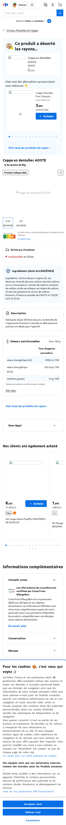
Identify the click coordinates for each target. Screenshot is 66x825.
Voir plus (11, 390)
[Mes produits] (45, 4)
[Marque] (54, 650)
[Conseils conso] (54, 579)
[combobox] (33, 12)
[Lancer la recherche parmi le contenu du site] (60, 13)
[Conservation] (54, 638)
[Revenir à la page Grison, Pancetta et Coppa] (4, 30)
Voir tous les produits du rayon (28, 147)
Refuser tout (33, 812)
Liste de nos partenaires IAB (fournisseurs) (28, 791)
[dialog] (33, 742)
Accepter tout (33, 804)
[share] (60, 172)
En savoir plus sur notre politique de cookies (30, 755)
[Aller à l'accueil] (5, 4)
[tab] (8, 223)
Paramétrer (33, 820)
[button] (32, 4)
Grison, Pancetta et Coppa (22, 30)
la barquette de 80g (15, 164)
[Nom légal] (54, 425)
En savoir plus (24, 238)
